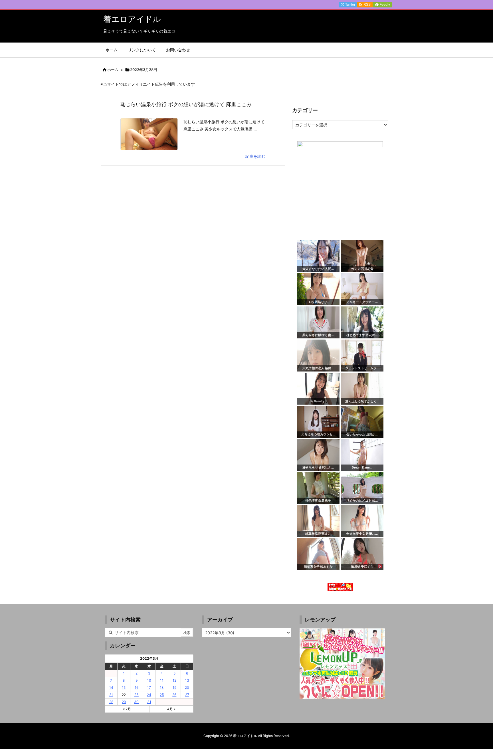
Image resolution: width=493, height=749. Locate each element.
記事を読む (255, 156)
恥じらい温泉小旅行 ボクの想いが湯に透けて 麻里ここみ (186, 104)
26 (174, 695)
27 (187, 695)
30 (136, 702)
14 (111, 687)
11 (161, 680)
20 (187, 687)
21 (111, 695)
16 (136, 687)
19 (174, 687)
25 (162, 695)
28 (111, 702)
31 (149, 702)
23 (136, 695)
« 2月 (127, 709)
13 (187, 680)
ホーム (112, 69)
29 (124, 702)
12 (174, 680)
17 (149, 687)
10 (149, 680)
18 (161, 687)
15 (124, 687)
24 (149, 695)
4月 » (171, 709)
